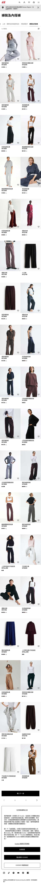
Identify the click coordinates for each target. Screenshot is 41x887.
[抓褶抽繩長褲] (10, 130)
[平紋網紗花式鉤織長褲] (10, 759)
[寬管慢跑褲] (10, 46)
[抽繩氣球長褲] (30, 717)
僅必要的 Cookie (22, 857)
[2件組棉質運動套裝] (30, 382)
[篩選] (38, 28)
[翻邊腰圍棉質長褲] (30, 130)
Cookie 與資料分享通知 (22, 844)
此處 (7, 9)
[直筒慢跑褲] (10, 88)
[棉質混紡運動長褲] (30, 46)
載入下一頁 (20, 793)
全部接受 (22, 849)
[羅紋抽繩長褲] (30, 465)
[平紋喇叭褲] (30, 549)
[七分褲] (30, 256)
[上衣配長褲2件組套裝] (10, 549)
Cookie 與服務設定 (22, 865)
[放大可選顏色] (24, 402)
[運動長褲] (30, 214)
